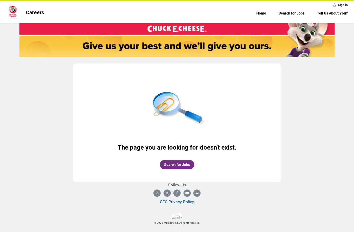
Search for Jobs (292, 13)
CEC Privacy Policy (177, 201)
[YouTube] (187, 193)
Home (261, 13)
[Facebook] (177, 193)
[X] (167, 193)
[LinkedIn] (157, 193)
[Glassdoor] (197, 193)
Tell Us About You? (332, 13)
